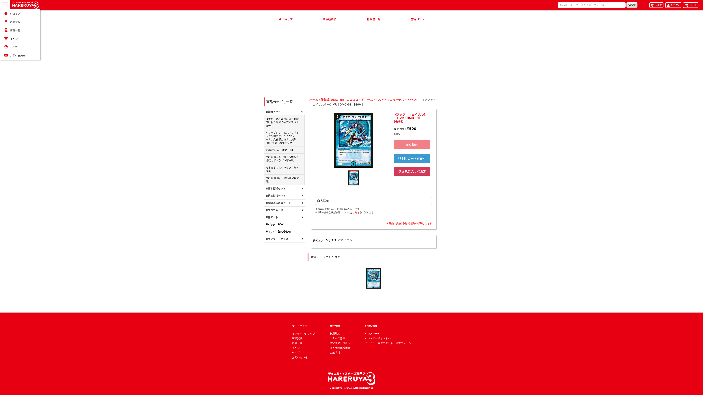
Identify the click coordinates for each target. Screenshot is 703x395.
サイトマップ (299, 325)
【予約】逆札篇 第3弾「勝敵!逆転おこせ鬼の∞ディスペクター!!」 (283, 122)
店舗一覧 (15, 30)
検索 (633, 5)
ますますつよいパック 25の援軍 (282, 169)
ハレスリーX (372, 333)
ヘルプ (14, 47)
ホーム (313, 99)
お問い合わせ (17, 55)
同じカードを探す (413, 158)
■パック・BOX (274, 224)
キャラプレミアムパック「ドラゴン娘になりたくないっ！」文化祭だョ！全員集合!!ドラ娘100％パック (282, 137)
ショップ (15, 13)
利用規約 (335, 333)
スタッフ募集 (337, 338)
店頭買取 (15, 21)
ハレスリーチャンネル (377, 338)
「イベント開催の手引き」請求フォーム (388, 343)
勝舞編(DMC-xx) (332, 99)
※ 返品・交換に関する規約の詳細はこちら (409, 223)
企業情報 (335, 352)
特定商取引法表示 (340, 343)
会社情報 (335, 325)
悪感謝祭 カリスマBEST (279, 149)
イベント (15, 38)
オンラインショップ (303, 333)
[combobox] (592, 5)
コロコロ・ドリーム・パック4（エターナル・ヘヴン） (383, 99)
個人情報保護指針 (340, 347)
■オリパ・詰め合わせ (278, 231)
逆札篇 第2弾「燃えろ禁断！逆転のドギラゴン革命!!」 (282, 158)
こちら (356, 212)
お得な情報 (371, 325)
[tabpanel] (353, 140)
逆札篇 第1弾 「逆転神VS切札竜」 (283, 179)
